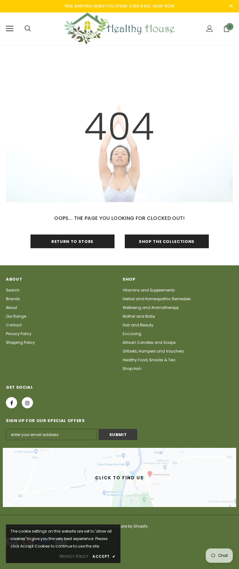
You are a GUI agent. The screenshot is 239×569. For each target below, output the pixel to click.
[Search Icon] (28, 29)
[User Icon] (209, 28)
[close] (231, 6)
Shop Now (164, 6)
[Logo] (119, 28)
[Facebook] (11, 402)
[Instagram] (27, 402)
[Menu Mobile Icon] (9, 28)
